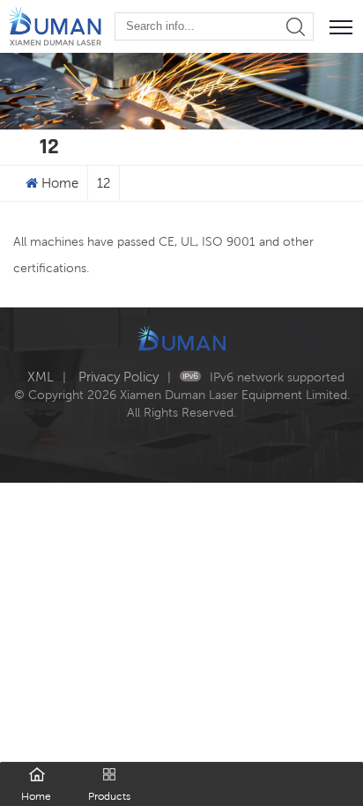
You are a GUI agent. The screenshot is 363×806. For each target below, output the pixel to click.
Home (59, 182)
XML (40, 376)
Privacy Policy (118, 376)
